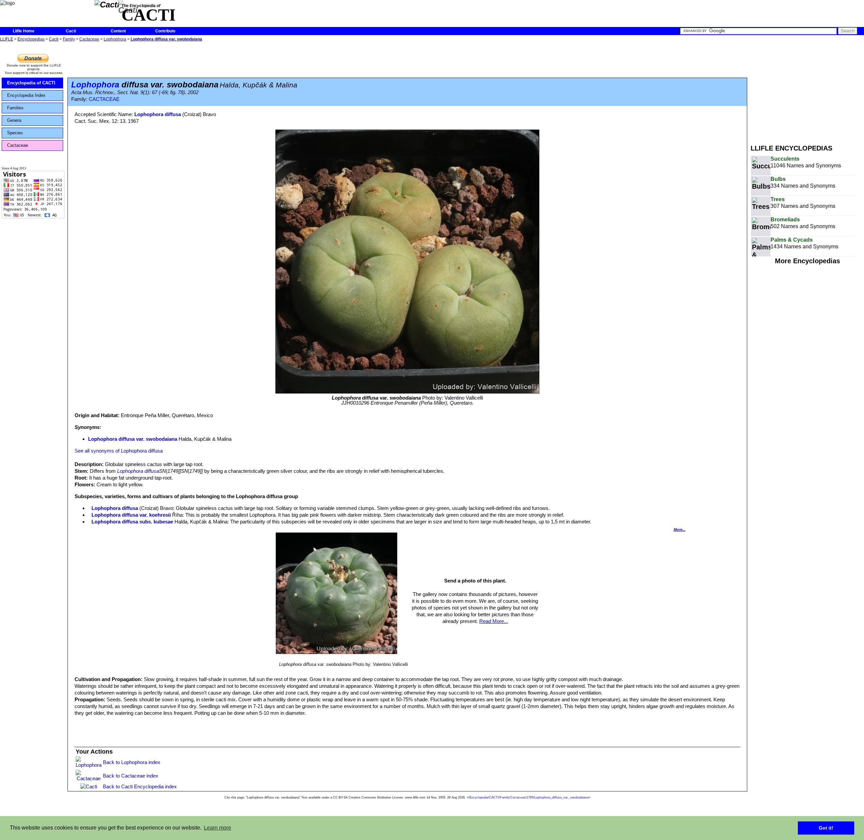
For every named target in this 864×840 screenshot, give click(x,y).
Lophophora (115, 39)
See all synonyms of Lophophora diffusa (119, 451)
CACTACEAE (104, 99)
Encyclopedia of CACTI (31, 82)
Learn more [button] (217, 828)
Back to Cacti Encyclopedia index (140, 786)
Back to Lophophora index (131, 762)
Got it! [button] (826, 828)
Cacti (71, 31)
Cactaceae (89, 39)
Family (69, 39)
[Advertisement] (807, 90)
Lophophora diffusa (157, 114)
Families (15, 107)
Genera (14, 120)
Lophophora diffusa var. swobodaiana (166, 39)
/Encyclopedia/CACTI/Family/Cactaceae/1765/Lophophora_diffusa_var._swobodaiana (528, 797)
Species (15, 132)
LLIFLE (6, 39)
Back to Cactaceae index (130, 776)
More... (679, 529)
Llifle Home (23, 31)
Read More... (493, 621)
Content (118, 31)
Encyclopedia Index (26, 95)
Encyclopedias (31, 39)
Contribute (165, 31)
